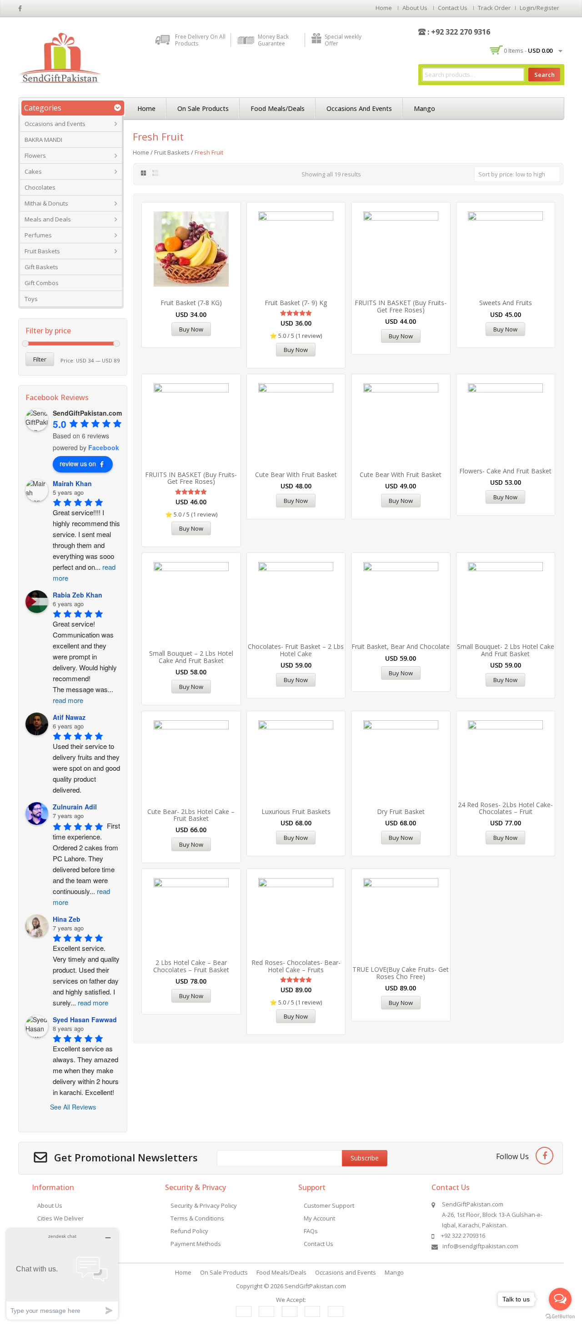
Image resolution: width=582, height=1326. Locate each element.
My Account (319, 1218)
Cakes (33, 171)
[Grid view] (143, 173)
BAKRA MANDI (43, 140)
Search (544, 74)
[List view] (155, 173)
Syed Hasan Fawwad (85, 1019)
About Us (414, 8)
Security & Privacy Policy (204, 1205)
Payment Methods (196, 1244)
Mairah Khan (72, 483)
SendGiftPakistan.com (315, 1286)
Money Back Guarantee (273, 40)
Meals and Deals (48, 219)
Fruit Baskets (42, 251)
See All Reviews (73, 1106)
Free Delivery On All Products (200, 40)
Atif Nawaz (69, 717)
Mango (424, 108)
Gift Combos (42, 283)
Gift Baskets (41, 267)
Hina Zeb (66, 919)
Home (384, 8)
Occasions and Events (55, 124)
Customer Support (329, 1205)
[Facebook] (544, 1156)
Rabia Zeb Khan (77, 594)
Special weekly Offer (343, 40)
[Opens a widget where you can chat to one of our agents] (62, 1274)
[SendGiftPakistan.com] (59, 57)
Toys (31, 299)
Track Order (494, 8)
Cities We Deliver (60, 1218)
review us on (78, 463)
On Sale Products (203, 108)
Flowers (35, 155)
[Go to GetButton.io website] (560, 1317)
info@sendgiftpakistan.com (480, 1246)
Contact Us (452, 8)
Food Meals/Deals (278, 108)
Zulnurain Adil (75, 806)
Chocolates (40, 187)
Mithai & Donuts (46, 203)
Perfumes (38, 235)
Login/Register (539, 8)
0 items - (528, 50)
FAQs (311, 1231)
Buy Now (191, 329)
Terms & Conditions (197, 1218)
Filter (39, 359)
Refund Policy (189, 1231)
